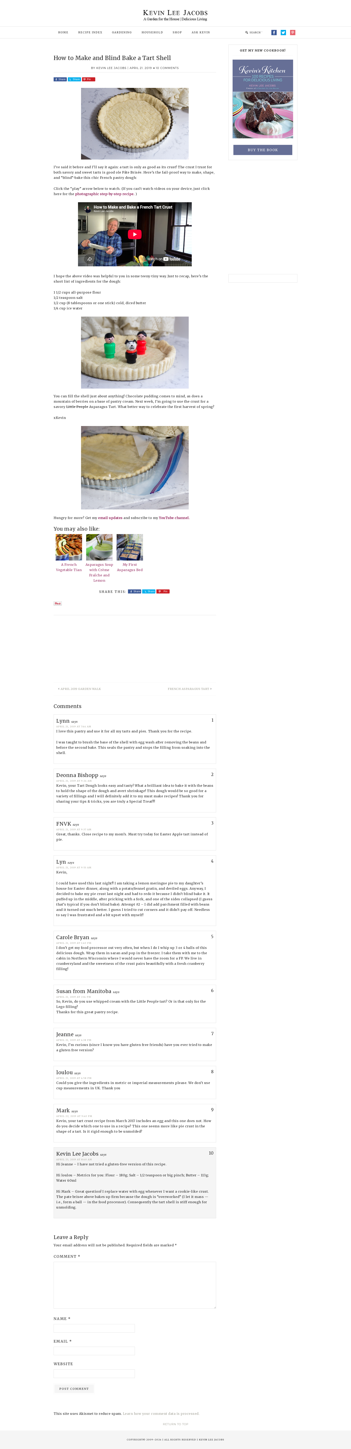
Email (63, 1341)
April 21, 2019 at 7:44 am (73, 726)
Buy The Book (263, 150)
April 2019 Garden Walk (81, 689)
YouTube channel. (174, 518)
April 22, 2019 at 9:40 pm (74, 1116)
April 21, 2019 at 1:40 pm (73, 943)
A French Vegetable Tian (69, 567)
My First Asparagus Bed (130, 567)
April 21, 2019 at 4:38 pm (73, 1040)
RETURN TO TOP (175, 1424)
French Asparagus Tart (188, 689)
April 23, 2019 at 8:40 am (74, 1159)
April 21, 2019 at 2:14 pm (73, 997)
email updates (110, 518)
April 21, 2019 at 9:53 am (73, 867)
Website (63, 1364)
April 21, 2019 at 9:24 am (74, 780)
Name (62, 1318)
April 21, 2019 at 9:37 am (73, 829)
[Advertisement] (135, 651)
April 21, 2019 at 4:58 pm (74, 1078)
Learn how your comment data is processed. (161, 1414)
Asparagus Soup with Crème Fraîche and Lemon (99, 572)
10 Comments (167, 68)
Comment (67, 1256)
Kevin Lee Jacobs (175, 17)
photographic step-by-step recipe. (105, 194)
